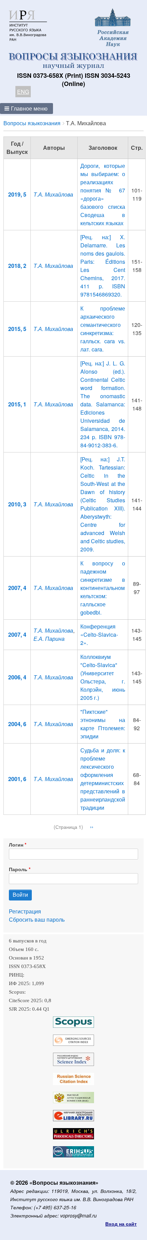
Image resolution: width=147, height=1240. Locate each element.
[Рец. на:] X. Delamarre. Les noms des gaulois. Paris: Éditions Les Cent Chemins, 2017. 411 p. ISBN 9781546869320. (102, 265)
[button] (26, 108)
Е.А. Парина (49, 639)
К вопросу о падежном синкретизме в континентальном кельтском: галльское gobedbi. (102, 587)
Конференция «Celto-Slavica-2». (99, 634)
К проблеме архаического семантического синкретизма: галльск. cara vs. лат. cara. (102, 328)
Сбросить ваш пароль (37, 919)
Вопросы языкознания (32, 123)
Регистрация (25, 911)
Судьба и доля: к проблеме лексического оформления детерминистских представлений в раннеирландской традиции (102, 778)
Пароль (18, 869)
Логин (16, 844)
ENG (23, 92)
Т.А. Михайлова (53, 194)
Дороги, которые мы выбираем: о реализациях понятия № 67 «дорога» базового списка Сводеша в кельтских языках (102, 194)
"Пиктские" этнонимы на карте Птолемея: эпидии (102, 724)
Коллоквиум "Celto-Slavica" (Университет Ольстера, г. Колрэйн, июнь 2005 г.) (102, 677)
